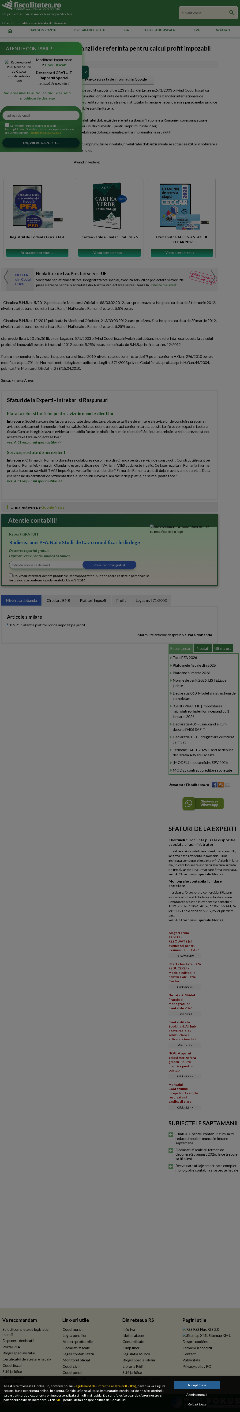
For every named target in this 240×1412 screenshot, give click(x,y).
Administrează (196, 1395)
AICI (59, 1400)
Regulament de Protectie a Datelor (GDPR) (104, 1386)
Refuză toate (197, 1404)
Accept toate (197, 1385)
